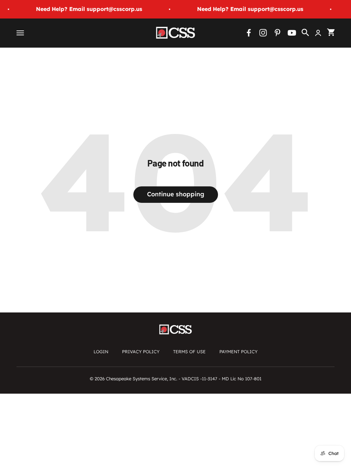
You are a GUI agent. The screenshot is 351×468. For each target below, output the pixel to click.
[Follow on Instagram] (263, 32)
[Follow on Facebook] (248, 32)
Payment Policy (238, 351)
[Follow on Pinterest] (277, 32)
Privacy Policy (140, 351)
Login (101, 351)
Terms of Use (189, 351)
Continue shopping (175, 194)
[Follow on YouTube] (291, 32)
